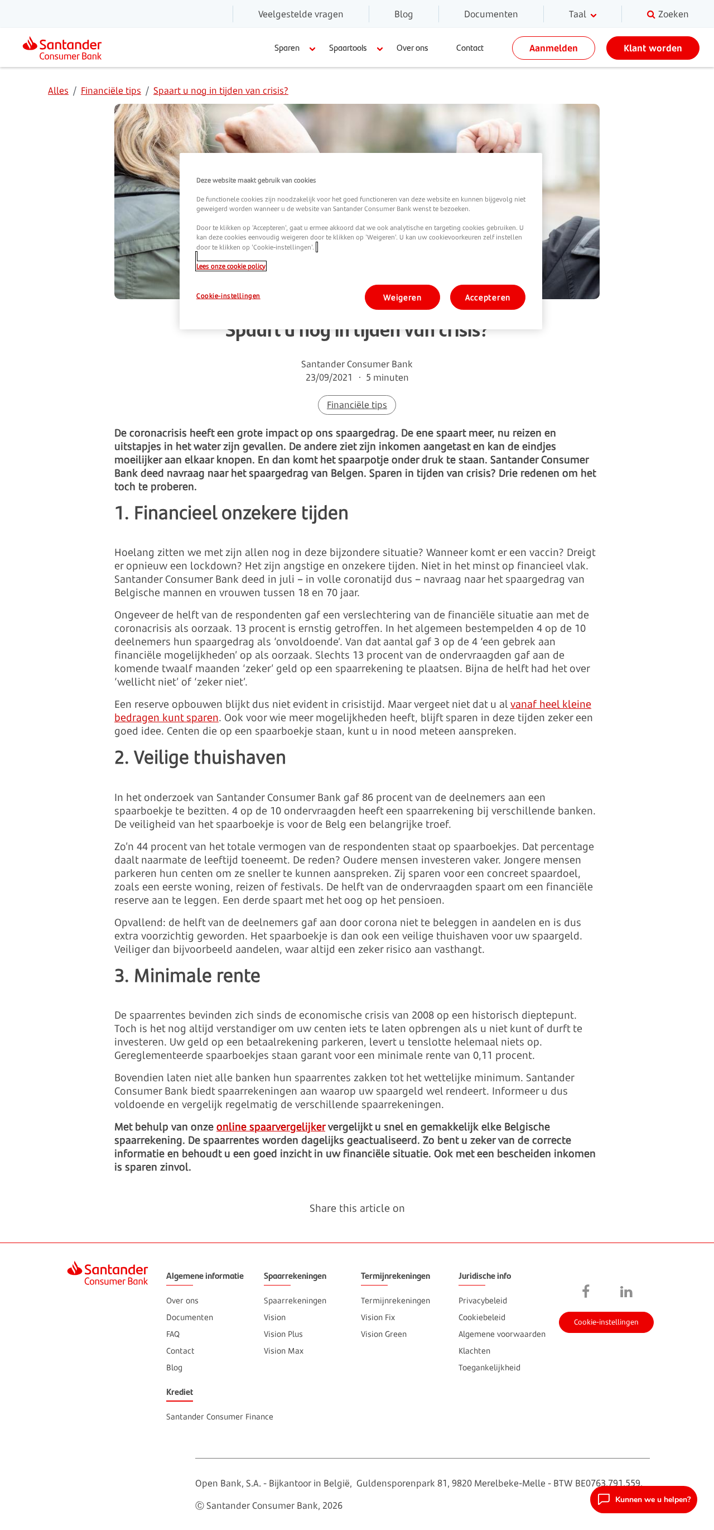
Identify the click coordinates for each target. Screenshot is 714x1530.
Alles (58, 90)
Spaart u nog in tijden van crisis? (220, 90)
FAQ (173, 1333)
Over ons (412, 47)
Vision (275, 1317)
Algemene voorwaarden (502, 1333)
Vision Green (384, 1333)
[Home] (66, 47)
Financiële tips (111, 90)
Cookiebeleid (482, 1317)
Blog (403, 14)
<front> (586, 1292)
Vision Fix (378, 1317)
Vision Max (283, 1350)
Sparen (287, 47)
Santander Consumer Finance (219, 1416)
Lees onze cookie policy (231, 266)
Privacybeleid (483, 1300)
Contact (470, 47)
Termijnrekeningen (395, 1300)
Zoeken (673, 14)
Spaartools (348, 47)
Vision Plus (283, 1333)
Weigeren (402, 297)
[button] (643, 1499)
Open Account (605, 1240)
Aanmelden (553, 48)
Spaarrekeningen (295, 1300)
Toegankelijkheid (489, 1367)
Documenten (491, 14)
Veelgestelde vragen (301, 14)
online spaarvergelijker (270, 1126)
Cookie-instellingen (606, 1322)
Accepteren (487, 297)
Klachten (474, 1350)
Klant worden (653, 48)
